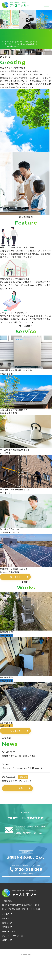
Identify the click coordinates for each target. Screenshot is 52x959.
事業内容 (5, 918)
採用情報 (5, 927)
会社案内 (5, 914)
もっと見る (15, 730)
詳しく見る (15, 576)
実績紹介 (5, 922)
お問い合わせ (7, 931)
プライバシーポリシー (11, 935)
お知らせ (5, 940)
